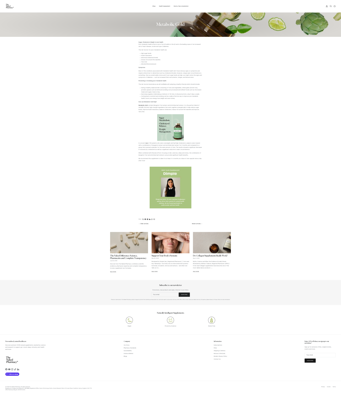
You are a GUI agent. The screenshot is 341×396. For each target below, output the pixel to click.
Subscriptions (218, 345)
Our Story (126, 345)
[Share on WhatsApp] (152, 219)
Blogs (125, 356)
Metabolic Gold (143, 105)
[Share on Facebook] (145, 219)
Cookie (329, 386)
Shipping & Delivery (219, 350)
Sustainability (128, 350)
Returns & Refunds (219, 353)
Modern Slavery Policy (220, 356)
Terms (334, 386)
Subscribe (184, 294)
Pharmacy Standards (130, 348)
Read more (113, 271)
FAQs (215, 348)
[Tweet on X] (143, 219)
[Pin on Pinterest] (147, 219)
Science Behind (128, 353)
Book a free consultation (181, 6)
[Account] (326, 6)
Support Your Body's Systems (164, 256)
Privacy (323, 386)
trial (146, 143)
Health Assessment (164, 6)
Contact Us (217, 359)
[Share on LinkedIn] (149, 219)
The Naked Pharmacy (15, 386)
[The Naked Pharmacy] (9, 6)
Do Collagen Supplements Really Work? (210, 256)
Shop (153, 6)
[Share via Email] (154, 219)
